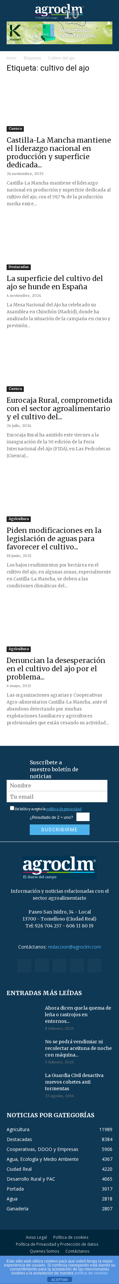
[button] (11, 11)
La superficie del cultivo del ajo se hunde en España (55, 282)
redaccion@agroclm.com (74, 947)
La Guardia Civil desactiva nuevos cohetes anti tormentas (74, 1082)
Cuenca (15, 128)
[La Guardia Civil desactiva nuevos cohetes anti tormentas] (23, 1083)
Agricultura (19, 519)
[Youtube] (94, 965)
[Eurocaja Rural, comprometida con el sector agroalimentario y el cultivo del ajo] (59, 366)
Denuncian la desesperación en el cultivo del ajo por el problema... (56, 668)
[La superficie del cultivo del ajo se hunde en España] (59, 244)
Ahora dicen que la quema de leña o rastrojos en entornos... (78, 1014)
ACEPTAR (59, 1280)
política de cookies (91, 1273)
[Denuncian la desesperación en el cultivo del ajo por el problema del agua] (59, 626)
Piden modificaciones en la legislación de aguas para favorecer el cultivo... (54, 538)
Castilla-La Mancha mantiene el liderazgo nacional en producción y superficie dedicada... (59, 152)
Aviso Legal (36, 1237)
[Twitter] (77, 965)
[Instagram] (42, 965)
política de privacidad (64, 809)
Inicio (12, 58)
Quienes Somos (44, 1251)
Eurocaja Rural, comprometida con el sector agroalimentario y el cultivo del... (59, 408)
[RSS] (59, 965)
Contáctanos (77, 1251)
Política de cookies (70, 1237)
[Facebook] (24, 965)
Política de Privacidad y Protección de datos (57, 1244)
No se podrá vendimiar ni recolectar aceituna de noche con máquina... (78, 1048)
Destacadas (19, 267)
